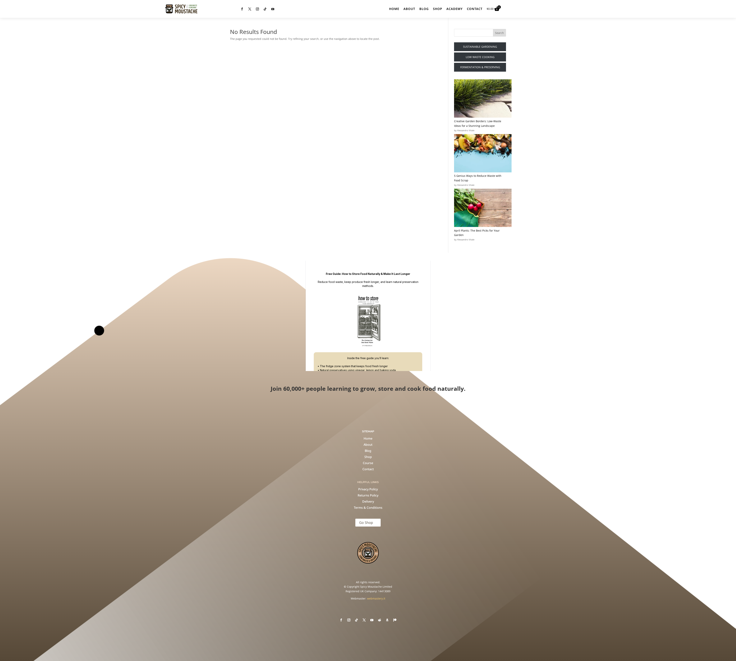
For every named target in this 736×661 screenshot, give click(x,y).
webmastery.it (376, 598)
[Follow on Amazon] (387, 620)
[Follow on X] (250, 9)
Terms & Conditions (368, 507)
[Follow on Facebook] (242, 9)
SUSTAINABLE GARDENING (480, 46)
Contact (474, 9)
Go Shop (366, 522)
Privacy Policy (368, 489)
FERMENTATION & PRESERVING (480, 67)
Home (394, 9)
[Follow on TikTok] (265, 9)
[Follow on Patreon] (395, 620)
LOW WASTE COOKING (480, 57)
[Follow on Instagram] (257, 9)
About (409, 9)
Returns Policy (368, 495)
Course (368, 463)
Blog (424, 9)
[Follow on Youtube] (273, 9)
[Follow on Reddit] (379, 620)
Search (499, 33)
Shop (437, 9)
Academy (454, 9)
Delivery (368, 501)
